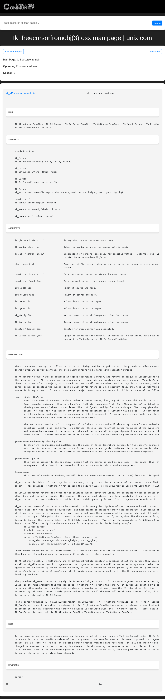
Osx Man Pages (13, 51)
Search (157, 23)
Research (155, 51)
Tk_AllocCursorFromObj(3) (21, 93)
